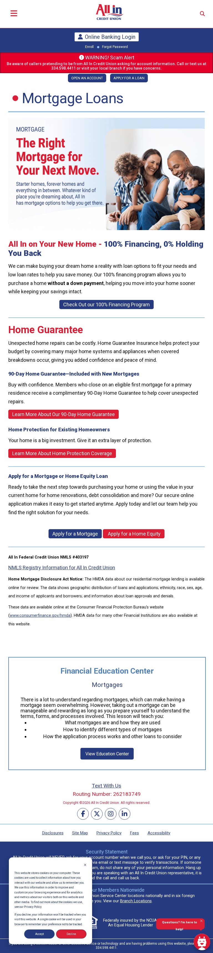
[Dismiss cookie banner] (85, 865)
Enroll (89, 47)
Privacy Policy (109, 832)
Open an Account (87, 78)
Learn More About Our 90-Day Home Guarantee (63, 414)
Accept (39, 934)
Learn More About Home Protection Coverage (62, 453)
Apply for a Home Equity (134, 534)
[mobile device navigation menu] (14, 14)
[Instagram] (110, 814)
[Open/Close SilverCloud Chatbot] (202, 942)
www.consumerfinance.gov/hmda (40, 615)
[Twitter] (97, 814)
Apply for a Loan (128, 78)
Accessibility (159, 832)
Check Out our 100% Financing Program (106, 304)
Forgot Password (115, 47)
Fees (134, 832)
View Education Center (107, 753)
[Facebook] (83, 814)
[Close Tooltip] (201, 921)
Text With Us (106, 786)
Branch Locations (136, 901)
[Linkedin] (124, 814)
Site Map (80, 832)
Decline (71, 934)
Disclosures (53, 832)
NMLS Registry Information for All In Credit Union (61, 567)
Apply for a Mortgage (75, 534)
